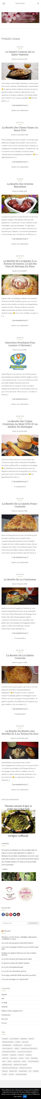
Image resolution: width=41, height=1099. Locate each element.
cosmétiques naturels (29, 1048)
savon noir (23, 1071)
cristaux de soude (9, 1051)
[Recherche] (38, 3)
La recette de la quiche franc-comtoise (20, 505)
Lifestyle (20, 337)
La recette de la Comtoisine (20, 579)
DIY (3, 998)
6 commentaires (20, 487)
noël (24, 1061)
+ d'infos (4, 869)
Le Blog (20, 47)
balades (25, 1042)
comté (17, 1048)
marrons (34, 1058)
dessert (5, 1055)
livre (27, 1058)
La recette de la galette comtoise (20, 657)
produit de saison (20, 1064)
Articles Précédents (10, 799)
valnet (11, 1074)
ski (30, 1071)
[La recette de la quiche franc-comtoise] (20, 523)
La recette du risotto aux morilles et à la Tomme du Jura (20, 732)
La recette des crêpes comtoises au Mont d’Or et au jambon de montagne (20, 424)
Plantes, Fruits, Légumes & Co (12, 1011)
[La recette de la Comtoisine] (20, 596)
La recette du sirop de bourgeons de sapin (17, 959)
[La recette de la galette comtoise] (20, 674)
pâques (5, 1071)
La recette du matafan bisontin (12, 967)
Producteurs (6, 1015)
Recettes (20, 122)
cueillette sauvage (25, 1051)
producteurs (7, 1064)
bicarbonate (6, 1045)
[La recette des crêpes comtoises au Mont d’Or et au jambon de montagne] (20, 445)
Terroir (4, 1023)
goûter (21, 1055)
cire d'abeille (7, 1048)
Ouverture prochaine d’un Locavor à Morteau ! (20, 344)
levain (21, 1058)
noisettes (17, 1061)
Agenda (4, 994)
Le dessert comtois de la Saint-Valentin (20, 53)
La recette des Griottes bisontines (20, 185)
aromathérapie (7, 1042)
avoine (17, 1042)
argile (31, 1038)
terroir (35, 1071)
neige (10, 1061)
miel (4, 1061)
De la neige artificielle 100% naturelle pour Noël (19, 975)
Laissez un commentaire (19, 110)
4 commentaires (20, 638)
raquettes (13, 1071)
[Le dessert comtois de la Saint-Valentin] (20, 71)
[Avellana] (20, 17)
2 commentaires (20, 714)
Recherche (33, 923)
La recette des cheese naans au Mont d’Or (20, 129)
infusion (13, 1058)
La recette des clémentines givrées (14, 971)
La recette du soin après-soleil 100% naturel (17, 943)
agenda (5, 1038)
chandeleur (17, 1045)
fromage (13, 1055)
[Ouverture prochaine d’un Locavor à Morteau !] (20, 362)
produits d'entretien (9, 1068)
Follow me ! (6, 908)
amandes (24, 1038)
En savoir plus (20, 105)
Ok (25, 1096)
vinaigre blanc (21, 1074)
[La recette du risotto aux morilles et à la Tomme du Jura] (20, 750)
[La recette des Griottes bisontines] (20, 204)
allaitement (14, 1038)
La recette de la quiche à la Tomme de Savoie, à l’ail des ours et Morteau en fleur (20, 263)
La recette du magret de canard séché (15, 979)
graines (28, 1055)
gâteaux (5, 1058)
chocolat (27, 1045)
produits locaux (25, 1068)
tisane (4, 1074)
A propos (5, 843)
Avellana (7, 931)
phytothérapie (33, 1061)
